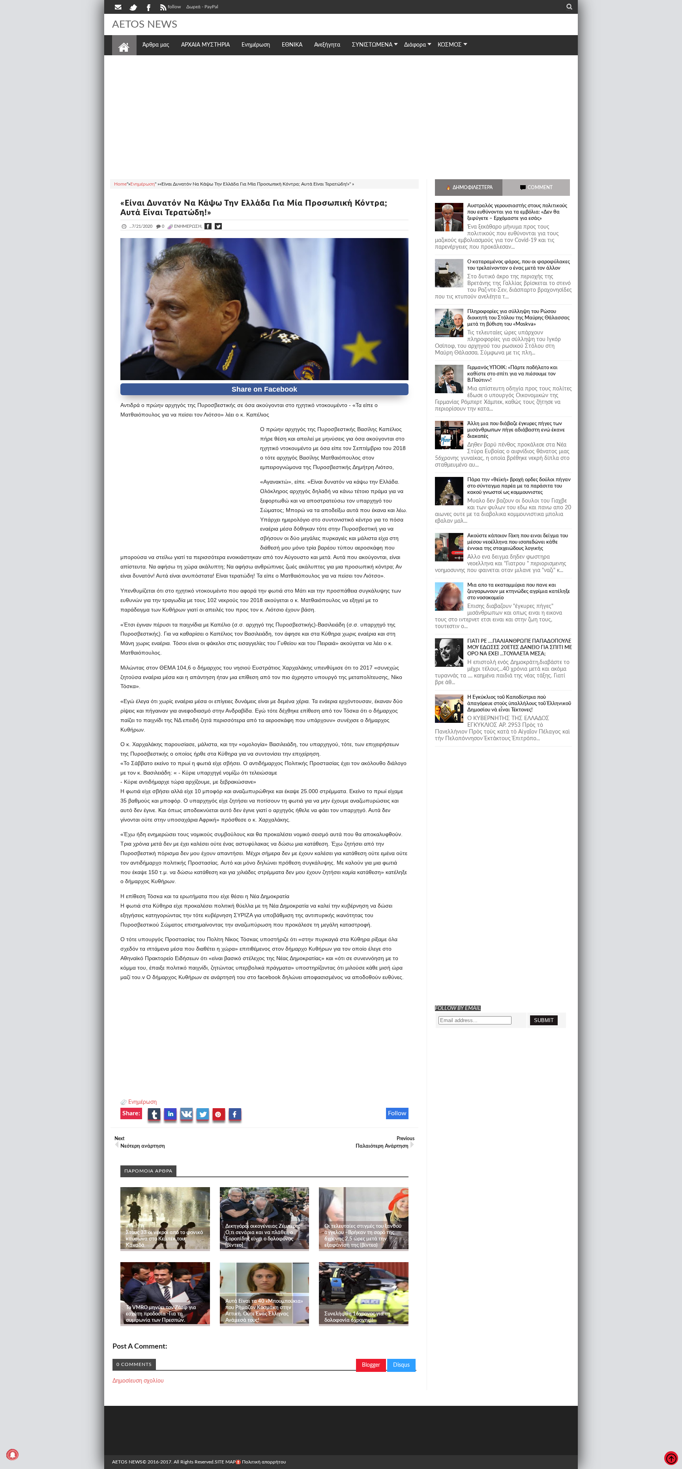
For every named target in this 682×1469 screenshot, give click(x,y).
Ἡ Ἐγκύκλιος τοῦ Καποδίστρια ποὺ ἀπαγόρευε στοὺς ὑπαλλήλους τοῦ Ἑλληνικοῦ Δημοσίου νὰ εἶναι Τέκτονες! (519, 704)
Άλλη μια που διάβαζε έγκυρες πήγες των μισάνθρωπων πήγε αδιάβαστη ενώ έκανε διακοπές (516, 430)
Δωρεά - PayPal (202, 6)
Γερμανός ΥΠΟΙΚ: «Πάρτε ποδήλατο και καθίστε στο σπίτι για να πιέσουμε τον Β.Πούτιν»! (512, 374)
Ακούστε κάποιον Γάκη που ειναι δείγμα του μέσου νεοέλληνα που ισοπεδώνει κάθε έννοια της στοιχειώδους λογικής (517, 542)
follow (174, 6)
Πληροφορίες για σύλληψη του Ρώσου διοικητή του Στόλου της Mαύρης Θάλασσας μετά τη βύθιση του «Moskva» (518, 318)
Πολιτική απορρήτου (264, 1462)
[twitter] (133, 7)
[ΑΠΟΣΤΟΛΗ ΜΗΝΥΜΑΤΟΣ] (119, 7)
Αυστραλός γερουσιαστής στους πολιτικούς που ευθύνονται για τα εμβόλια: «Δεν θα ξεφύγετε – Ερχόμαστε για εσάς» (517, 212)
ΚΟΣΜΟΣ (450, 45)
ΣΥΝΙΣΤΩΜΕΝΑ (372, 45)
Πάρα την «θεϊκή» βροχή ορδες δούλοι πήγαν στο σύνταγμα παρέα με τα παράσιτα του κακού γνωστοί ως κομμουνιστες (519, 486)
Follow (397, 1113)
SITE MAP (225, 1462)
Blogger (371, 1365)
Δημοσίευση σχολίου (138, 1381)
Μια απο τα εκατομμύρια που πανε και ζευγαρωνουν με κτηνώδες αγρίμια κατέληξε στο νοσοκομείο (518, 591)
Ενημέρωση (142, 1102)
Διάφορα (415, 45)
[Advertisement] (341, 116)
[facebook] (148, 7)
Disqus (401, 1365)
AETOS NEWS (144, 24)
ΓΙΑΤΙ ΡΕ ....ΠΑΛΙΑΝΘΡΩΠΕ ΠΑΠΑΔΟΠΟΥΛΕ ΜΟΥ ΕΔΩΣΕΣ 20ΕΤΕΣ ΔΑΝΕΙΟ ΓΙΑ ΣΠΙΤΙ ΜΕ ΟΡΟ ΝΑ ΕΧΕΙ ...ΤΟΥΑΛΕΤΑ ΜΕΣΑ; (519, 648)
